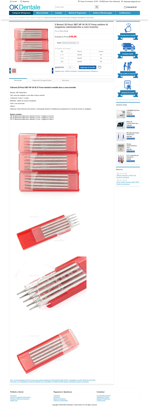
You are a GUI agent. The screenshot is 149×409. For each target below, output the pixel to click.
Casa (10, 17)
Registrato (26, 1)
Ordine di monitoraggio (61, 400)
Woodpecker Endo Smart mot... (133, 133)
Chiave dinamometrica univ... (132, 145)
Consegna (57, 397)
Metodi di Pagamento (77, 13)
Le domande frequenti (103, 395)
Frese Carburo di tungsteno (34, 17)
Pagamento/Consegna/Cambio (41, 80)
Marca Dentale (42, 13)
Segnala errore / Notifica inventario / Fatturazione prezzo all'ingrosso (76, 71)
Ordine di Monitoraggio (102, 13)
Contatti (58, 13)
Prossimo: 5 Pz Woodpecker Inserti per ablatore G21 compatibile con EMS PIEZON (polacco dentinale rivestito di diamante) (49, 382)
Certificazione (124, 13)
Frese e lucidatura (19, 17)
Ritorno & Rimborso (60, 399)
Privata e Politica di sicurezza (19, 399)
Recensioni (65, 80)
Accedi (14, 1)
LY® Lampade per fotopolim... (133, 156)
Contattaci (57, 395)
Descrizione (18, 80)
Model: (59, 43)
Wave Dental (64, 31)
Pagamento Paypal (103, 397)
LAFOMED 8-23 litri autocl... (133, 111)
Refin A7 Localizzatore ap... (133, 122)
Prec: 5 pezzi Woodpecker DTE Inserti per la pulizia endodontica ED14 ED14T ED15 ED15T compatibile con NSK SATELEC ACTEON (52, 380)
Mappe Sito (13, 400)
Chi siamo (13, 395)
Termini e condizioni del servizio (20, 397)
